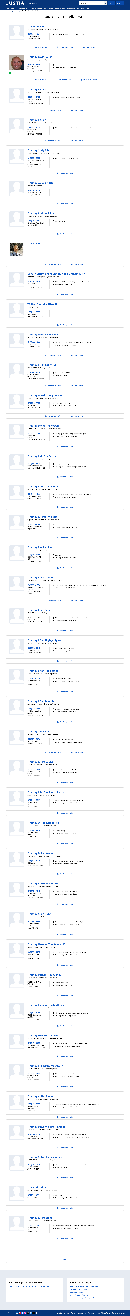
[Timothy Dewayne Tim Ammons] (16, 1132)
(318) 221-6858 (33, 311)
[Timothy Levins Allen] (16, 62)
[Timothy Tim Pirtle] (16, 737)
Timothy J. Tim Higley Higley (44, 640)
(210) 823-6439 (33, 860)
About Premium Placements (80, 1295)
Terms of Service (94, 1313)
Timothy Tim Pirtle (38, 731)
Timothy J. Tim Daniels (40, 701)
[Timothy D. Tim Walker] (16, 859)
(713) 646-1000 (33, 342)
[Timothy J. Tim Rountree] (16, 370)
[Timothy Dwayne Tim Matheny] (16, 1011)
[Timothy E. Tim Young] (16, 767)
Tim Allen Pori (35, 26)
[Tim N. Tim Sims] (16, 1193)
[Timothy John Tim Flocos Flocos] (16, 798)
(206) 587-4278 (33, 127)
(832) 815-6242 (33, 648)
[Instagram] (25, 1313)
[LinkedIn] (17, 1313)
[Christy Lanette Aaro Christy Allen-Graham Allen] (16, 279)
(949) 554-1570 (33, 585)
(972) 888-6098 (33, 830)
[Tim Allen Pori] (16, 32)
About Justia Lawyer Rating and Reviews (84, 1298)
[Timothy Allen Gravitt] (16, 583)
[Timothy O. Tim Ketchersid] (16, 828)
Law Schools (48, 8)
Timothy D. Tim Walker (41, 853)
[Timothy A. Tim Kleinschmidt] (16, 1163)
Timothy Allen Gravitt (40, 577)
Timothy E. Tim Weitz (39, 1217)
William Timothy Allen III (42, 304)
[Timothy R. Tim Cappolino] (16, 492)
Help (85, 1313)
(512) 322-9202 (33, 1225)
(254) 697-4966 (33, 494)
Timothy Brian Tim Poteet (42, 670)
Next (65, 1259)
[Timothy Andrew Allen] (16, 219)
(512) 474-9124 (33, 678)
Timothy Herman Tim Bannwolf (46, 944)
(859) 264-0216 (33, 190)
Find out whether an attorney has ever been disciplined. (30, 1286)
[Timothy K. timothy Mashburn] (16, 1071)
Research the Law (35, 8)
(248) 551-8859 (33, 158)
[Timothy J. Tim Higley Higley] (16, 646)
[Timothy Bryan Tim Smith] (16, 889)
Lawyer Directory (15, 11)
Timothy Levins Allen (39, 56)
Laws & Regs (60, 8)
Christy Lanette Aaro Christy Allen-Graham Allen (56, 273)
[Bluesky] (31, 1313)
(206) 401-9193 (33, 97)
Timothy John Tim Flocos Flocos (45, 792)
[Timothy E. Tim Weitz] (16, 1223)
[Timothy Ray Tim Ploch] (16, 553)
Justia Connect (61, 1313)
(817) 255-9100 (33, 433)
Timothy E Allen (36, 89)
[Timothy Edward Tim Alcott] (16, 1041)
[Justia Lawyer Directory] (15, 3)
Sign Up (119, 3)
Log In (112, 3)
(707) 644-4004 (33, 34)
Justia (6, 11)
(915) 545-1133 (33, 403)
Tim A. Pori (33, 243)
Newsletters (71, 8)
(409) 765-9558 (33, 1103)
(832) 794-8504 (33, 524)
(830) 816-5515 (33, 952)
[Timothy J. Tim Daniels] (16, 707)
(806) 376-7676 (33, 739)
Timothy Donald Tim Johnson (44, 395)
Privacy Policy (105, 1313)
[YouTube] (20, 1313)
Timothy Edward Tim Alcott (43, 1035)
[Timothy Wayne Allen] (16, 188)
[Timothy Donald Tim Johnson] (16, 401)
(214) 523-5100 (33, 1012)
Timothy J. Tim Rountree (41, 364)
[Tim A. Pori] (16, 249)
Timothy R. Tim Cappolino (42, 486)
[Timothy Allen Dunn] (16, 919)
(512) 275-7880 (33, 769)
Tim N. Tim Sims (36, 1187)
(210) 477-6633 (33, 1043)
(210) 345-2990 (33, 1134)
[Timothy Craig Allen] (16, 156)
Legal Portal (71, 1313)
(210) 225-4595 (33, 708)
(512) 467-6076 (33, 800)
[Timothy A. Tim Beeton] (16, 1102)
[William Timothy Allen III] (16, 310)
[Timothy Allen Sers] (16, 616)
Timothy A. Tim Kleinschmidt (44, 1157)
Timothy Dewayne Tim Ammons (46, 1126)
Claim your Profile (76, 1292)
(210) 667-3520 (33, 372)
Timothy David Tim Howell (43, 425)
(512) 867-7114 (33, 1195)
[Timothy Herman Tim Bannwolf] (16, 950)
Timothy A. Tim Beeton (40, 1096)
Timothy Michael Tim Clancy (44, 974)
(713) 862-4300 (33, 554)
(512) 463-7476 (33, 1164)
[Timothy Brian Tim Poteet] (16, 676)
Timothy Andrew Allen (40, 213)
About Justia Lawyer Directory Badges (84, 1286)
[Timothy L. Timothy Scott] (16, 522)
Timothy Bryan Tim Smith (42, 883)
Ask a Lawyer (23, 8)
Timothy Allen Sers (38, 610)
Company (79, 1313)
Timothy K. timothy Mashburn (45, 1065)
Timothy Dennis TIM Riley (42, 334)
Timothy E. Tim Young (40, 761)
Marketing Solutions (84, 8)
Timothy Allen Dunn (39, 913)
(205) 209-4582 (33, 220)
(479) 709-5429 (33, 281)
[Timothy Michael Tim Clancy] (16, 980)
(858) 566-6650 (33, 64)
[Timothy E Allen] (16, 95)
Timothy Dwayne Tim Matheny (45, 1005)
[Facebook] (22, 1313)
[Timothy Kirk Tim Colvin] (16, 462)
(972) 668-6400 (33, 921)
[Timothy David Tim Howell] (16, 431)
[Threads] (28, 1313)
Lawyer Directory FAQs (78, 1289)
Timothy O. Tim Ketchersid (43, 822)
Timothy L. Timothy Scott (42, 516)
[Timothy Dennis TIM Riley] (16, 340)
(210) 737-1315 (33, 891)
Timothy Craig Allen (39, 150)
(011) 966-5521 (33, 463)
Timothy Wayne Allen (40, 182)
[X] (33, 1313)
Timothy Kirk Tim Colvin (41, 456)
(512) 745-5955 (33, 1073)
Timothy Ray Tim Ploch (41, 547)
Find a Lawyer (11, 8)
